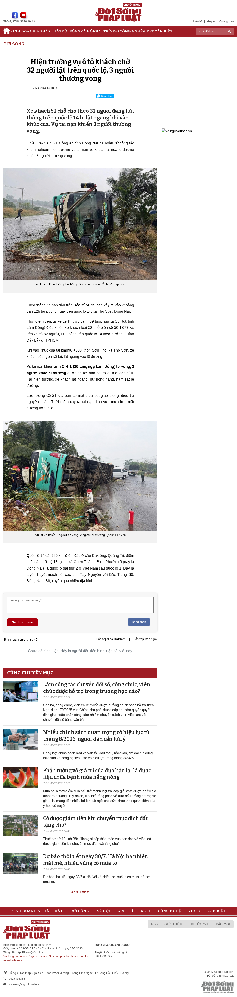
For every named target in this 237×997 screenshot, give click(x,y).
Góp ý (211, 21)
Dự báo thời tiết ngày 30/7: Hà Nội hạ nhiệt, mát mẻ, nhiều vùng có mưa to (95, 859)
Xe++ (115, 31)
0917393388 (17, 978)
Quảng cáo (226, 21)
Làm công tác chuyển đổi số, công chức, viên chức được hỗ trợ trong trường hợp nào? (96, 687)
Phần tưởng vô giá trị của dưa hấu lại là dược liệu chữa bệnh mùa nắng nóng (97, 773)
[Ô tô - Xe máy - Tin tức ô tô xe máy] (177, 130)
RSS (154, 924)
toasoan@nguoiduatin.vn (25, 984)
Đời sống (71, 31)
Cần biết (164, 31)
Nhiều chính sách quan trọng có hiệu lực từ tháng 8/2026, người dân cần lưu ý (96, 735)
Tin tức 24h (199, 924)
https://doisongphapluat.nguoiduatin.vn (27, 944)
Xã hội (87, 31)
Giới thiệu (173, 924)
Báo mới (223, 924)
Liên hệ (198, 21)
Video (149, 31)
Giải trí (102, 31)
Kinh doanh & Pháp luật (36, 31)
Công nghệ (131, 31)
